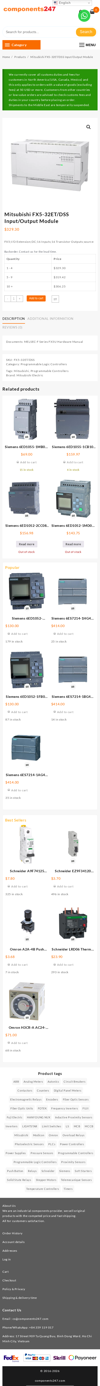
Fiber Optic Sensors (76, 1099)
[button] (88, 127)
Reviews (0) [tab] (12, 327)
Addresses (9, 1250)
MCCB (89, 1126)
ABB (16, 1081)
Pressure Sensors (42, 1153)
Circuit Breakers (74, 1081)
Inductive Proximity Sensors (73, 1117)
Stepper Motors (46, 1179)
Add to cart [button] (19, 634)
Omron (53, 1135)
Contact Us (11, 1310)
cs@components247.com (31, 1319)
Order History (12, 1233)
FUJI (86, 1108)
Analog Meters (33, 1081)
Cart (5, 1271)
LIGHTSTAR (29, 1126)
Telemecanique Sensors (76, 1179)
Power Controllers (72, 1144)
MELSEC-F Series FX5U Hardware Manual (53, 341)
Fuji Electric (15, 1117)
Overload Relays (74, 1135)
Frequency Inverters (64, 1108)
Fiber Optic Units (21, 1108)
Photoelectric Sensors (29, 1144)
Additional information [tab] (50, 319)
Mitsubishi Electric (30, 375)
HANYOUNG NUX (38, 1117)
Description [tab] (13, 319)
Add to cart (36, 298)
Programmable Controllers (50, 371)
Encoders (52, 1099)
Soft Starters (83, 1170)
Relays (32, 1170)
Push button (15, 1170)
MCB (77, 1126)
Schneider (48, 1170)
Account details (13, 1242)
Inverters (12, 1126)
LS (67, 1126)
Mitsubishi (21, 371)
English (64, 3)
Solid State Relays (19, 1179)
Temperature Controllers (42, 1188)
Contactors (24, 1090)
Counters (43, 1090)
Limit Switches (51, 1126)
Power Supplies (16, 1153)
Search (86, 32)
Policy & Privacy (13, 1289)
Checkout (9, 1280)
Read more (26, 544)
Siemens (64, 1170)
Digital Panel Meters (68, 1090)
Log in (6, 1259)
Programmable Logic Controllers (44, 364)
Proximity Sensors (73, 1162)
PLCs (51, 1144)
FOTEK (42, 1108)
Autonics (53, 1081)
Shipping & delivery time (19, 1298)
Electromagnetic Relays (26, 1099)
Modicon (38, 1135)
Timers (68, 1188)
